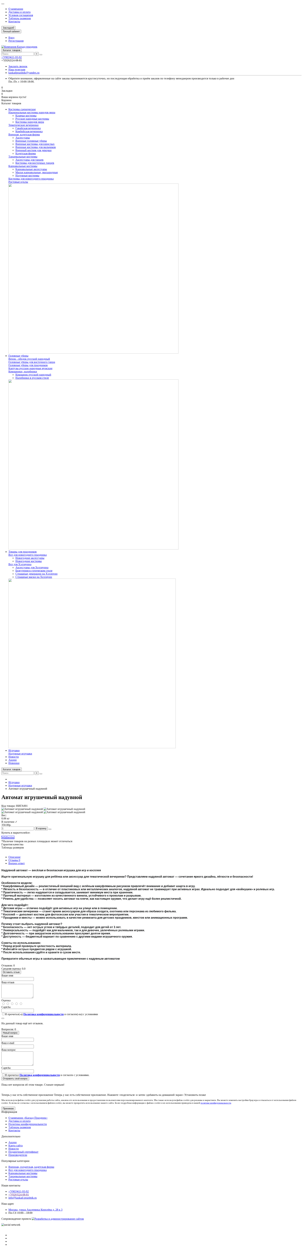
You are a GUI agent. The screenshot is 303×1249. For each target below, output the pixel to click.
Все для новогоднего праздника (27, 554)
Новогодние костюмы (28, 561)
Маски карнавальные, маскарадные (36, 172)
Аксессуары (22, 137)
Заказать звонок (17, 66)
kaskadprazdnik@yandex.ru (23, 72)
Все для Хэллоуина (19, 564)
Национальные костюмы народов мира (31, 112)
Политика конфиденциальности (27, 1124)
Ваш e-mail (7, 1042)
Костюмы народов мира (29, 121)
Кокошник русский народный (33, 374)
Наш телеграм (16, 69)
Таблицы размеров (19, 18)
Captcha (6, 1007)
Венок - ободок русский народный (29, 358)
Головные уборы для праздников (28, 365)
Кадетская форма (25, 153)
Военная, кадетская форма (24, 134)
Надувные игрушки (20, 753)
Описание (14, 857)
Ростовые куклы (18, 181)
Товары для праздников (22, 551)
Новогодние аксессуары (29, 557)
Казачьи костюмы (25, 115)
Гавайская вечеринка (28, 128)
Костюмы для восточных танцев (34, 162)
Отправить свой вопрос (15, 1078)
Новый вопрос (10, 1032)
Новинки (13, 763)
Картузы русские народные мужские (30, 368)
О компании (15, 8)
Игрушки (14, 750)
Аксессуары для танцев (29, 159)
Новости (13, 756)
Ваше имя (7, 975)
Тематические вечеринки (23, 125)
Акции (12, 759)
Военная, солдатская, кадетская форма (31, 1166)
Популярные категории (15, 1160)
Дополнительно (10, 1136)
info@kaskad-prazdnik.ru (22, 1197)
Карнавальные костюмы (22, 166)
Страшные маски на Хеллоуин (33, 576)
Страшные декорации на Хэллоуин (36, 573)
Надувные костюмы (27, 175)
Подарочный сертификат (23, 1151)
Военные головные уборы (31, 140)
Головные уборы (18, 355)
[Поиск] (40, 54)
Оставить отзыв (11, 972)
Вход (11, 37)
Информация (9, 1111)
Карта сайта (15, 1145)
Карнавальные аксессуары (31, 169)
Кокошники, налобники (22, 371)
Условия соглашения (20, 15)
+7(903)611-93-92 (11, 57)
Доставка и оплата (19, 12)
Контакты (14, 21)
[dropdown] (2, 3)
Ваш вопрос (8, 1049)
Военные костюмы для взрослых (35, 143)
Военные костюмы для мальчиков (35, 147)
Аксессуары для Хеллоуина (31, 567)
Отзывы (14, 860)
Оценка (6, 1000)
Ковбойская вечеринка (29, 131)
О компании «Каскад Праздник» (28, 1117)
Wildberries (8, 837)
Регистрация (15, 40)
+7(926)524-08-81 (18, 1194)
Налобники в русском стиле (32, 377)
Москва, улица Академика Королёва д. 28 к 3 (35, 1209)
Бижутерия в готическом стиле (33, 570)
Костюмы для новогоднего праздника (31, 178)
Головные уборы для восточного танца (31, 362)
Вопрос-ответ (16, 863)
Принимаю (8, 1108)
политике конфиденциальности (216, 1103)
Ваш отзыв (7, 982)
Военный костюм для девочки (33, 150)
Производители (17, 1154)
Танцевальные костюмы (22, 156)
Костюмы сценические (22, 109)
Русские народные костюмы (32, 118)
